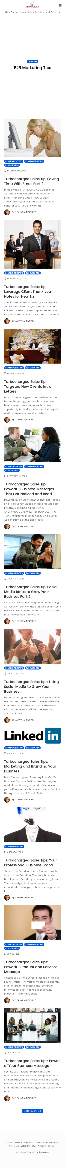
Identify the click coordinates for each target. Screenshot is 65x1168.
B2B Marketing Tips (34, 161)
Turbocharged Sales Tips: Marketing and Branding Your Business (30, 766)
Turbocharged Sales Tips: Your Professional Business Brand (30, 863)
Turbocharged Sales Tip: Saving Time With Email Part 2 (31, 181)
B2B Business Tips (13, 161)
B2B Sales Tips (12, 165)
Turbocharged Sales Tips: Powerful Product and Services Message (30, 967)
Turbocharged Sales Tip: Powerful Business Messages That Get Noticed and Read (29, 489)
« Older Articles (32, 1111)
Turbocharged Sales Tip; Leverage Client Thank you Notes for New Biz (27, 291)
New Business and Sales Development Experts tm (32, 14)
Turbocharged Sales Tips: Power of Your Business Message (32, 1063)
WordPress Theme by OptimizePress (32, 1152)
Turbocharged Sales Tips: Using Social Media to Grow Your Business (31, 686)
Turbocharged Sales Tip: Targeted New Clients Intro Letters (27, 386)
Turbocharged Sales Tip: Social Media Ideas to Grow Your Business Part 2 (31, 591)
